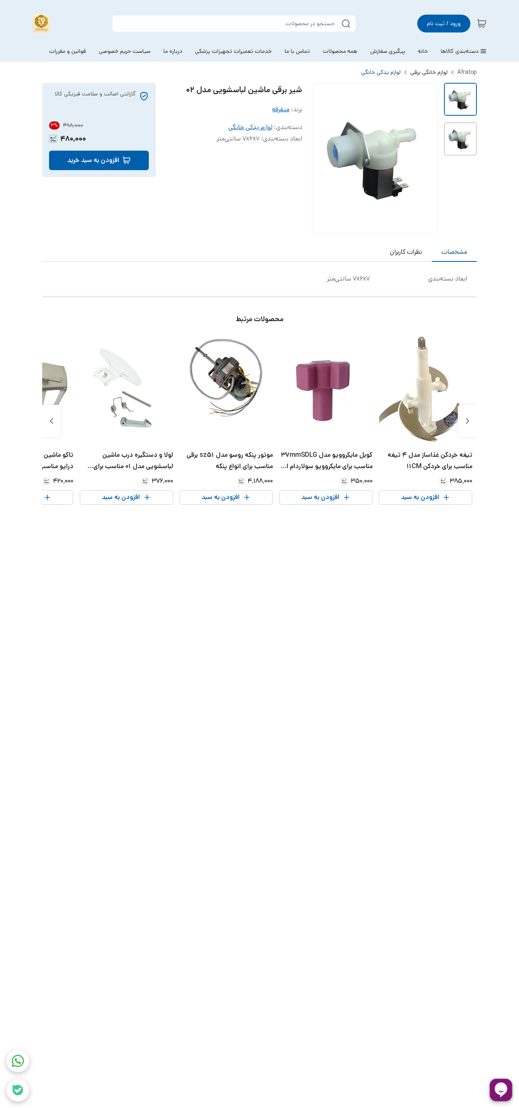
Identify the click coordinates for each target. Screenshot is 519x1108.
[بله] (17, 1090)
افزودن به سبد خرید (93, 160)
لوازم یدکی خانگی (381, 72)
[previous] (467, 421)
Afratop (467, 72)
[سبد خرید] (482, 23)
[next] (51, 421)
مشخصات (454, 252)
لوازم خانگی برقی (429, 72)
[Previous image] (323, 158)
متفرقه (281, 109)
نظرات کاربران (406, 252)
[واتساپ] (17, 1061)
